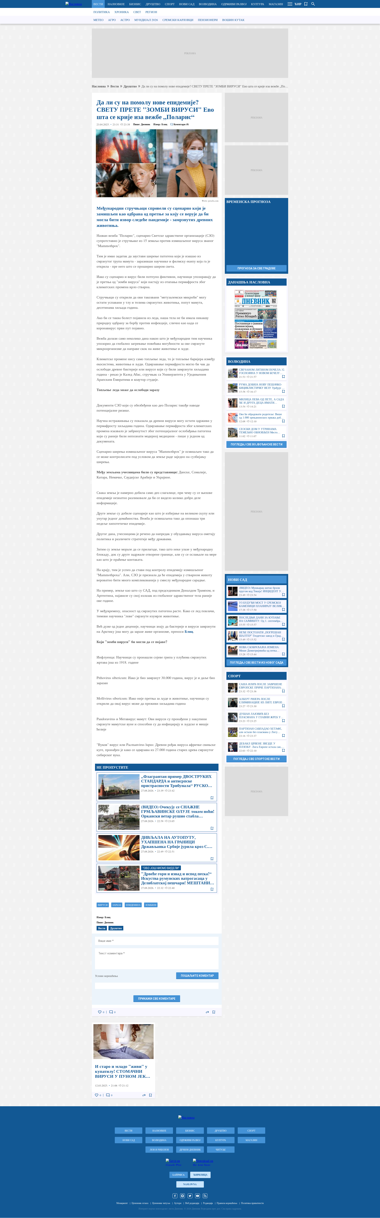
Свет (137, 12)
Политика (101, 12)
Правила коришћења (227, 1203)
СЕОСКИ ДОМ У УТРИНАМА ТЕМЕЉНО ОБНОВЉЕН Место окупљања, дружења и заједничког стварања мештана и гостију (256, 432)
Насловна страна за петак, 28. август (256, 319)
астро (125, 20)
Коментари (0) (181, 124)
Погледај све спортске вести (256, 759)
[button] (290, 4)
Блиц (189, 631)
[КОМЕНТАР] (111, 1012)
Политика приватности (252, 1203)
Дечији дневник (190, 1149)
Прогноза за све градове (257, 268)
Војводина (208, 4)
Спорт (170, 4)
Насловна (99, 86)
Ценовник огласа (140, 1203)
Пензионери (208, 20)
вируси (103, 904)
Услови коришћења (106, 976)
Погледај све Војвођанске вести (256, 444)
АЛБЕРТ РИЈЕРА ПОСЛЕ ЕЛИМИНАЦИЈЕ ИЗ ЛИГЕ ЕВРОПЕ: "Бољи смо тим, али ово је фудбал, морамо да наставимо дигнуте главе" (256, 702)
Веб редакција (192, 1203)
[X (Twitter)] (190, 1195)
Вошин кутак (233, 20)
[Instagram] (182, 1195)
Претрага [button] (313, 4)
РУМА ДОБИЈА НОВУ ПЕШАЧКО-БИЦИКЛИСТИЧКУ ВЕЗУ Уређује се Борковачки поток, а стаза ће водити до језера (256, 388)
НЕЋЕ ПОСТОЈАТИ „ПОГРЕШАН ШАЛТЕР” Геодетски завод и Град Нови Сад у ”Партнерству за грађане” (256, 636)
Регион (151, 12)
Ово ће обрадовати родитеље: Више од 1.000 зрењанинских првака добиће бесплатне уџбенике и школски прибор (256, 417)
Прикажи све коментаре (156, 998)
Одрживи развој (234, 4)
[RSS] (205, 1195)
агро (112, 20)
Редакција (208, 1203)
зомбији (150, 904)
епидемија (133, 904)
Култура (257, 4)
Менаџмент (122, 1203)
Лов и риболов (159, 1149)
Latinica (179, 1174)
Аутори (177, 1203)
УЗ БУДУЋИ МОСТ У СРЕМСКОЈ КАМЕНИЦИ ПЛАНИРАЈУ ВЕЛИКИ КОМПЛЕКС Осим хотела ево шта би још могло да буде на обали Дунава (256, 606)
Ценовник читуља (161, 1203)
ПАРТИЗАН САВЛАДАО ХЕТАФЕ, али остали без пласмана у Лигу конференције (256, 732)
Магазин (276, 4)
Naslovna (190, 1184)
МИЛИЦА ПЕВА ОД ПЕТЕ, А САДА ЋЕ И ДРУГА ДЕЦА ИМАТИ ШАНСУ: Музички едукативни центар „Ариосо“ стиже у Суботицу (256, 403)
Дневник (145, 124)
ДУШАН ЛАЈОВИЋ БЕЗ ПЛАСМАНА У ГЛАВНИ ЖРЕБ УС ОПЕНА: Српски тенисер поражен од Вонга (256, 717)
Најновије (116, 4)
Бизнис (135, 4)
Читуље (221, 1149)
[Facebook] (175, 1195)
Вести (98, 4)
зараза (116, 904)
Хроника (121, 12)
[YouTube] (197, 1195)
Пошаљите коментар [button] (197, 975)
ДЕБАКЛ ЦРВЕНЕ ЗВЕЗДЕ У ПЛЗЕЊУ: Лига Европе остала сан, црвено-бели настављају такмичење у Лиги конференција (256, 747)
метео (98, 20)
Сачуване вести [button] (306, 4)
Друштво (153, 4)
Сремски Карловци (177, 20)
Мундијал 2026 (146, 20)
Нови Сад (186, 4)
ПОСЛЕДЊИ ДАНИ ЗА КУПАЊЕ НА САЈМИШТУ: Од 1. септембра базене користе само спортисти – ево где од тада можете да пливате (256, 621)
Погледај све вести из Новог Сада (256, 662)
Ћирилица (200, 1174)
